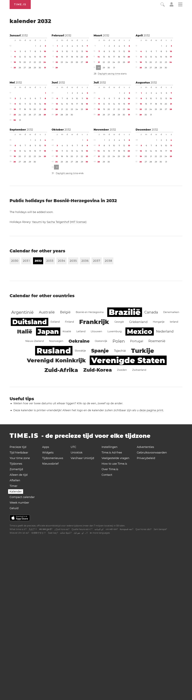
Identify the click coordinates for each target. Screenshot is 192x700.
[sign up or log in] (171, 5)
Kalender (15, 491)
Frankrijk (94, 321)
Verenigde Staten (128, 360)
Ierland (174, 321)
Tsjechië (120, 351)
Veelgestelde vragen (115, 458)
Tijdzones (16, 463)
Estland (55, 321)
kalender (30, 21)
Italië (24, 331)
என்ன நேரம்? (66, 533)
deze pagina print (151, 410)
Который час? (126, 529)
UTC (73, 447)
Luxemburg (114, 331)
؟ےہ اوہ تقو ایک (81, 533)
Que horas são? (143, 529)
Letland (81, 331)
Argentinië (22, 312)
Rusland (54, 350)
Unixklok (76, 452)
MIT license (78, 222)
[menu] (180, 5)
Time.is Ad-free (112, 452)
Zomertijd (16, 469)
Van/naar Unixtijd (82, 458)
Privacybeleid (146, 458)
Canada (151, 312)
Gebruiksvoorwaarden (152, 452)
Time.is (20, 4)
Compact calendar (22, 497)
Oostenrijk (101, 341)
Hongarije (159, 321)
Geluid (14, 508)
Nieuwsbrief (50, 463)
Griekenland (138, 322)
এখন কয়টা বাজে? (112, 529)
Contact (107, 474)
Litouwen (96, 331)
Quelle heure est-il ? (82, 529)
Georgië (119, 321)
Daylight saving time (109, 73)
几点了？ (33, 529)
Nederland (165, 331)
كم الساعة (99, 529)
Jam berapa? (160, 529)
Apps (45, 447)
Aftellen (15, 480)
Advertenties (145, 447)
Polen (118, 341)
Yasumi (37, 222)
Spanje (100, 351)
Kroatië (67, 331)
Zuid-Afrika (61, 370)
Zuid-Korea (97, 370)
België (65, 312)
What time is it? (18, 529)
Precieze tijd (18, 447)
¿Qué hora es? (61, 529)
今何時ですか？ (38, 533)
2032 (24, 35)
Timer (13, 486)
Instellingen (109, 447)
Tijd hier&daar (19, 452)
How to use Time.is (114, 463)
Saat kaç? (53, 533)
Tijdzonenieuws (52, 458)
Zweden (122, 370)
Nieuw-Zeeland (34, 341)
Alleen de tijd (18, 474)
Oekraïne (79, 341)
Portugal (136, 341)
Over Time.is (110, 469)
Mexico (139, 331)
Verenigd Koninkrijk (56, 360)
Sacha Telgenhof (58, 222)
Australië (47, 312)
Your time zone (20, 458)
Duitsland (29, 322)
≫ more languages (100, 533)
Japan (48, 331)
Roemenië (156, 341)
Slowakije (80, 350)
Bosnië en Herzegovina (90, 312)
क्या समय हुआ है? (45, 529)
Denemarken (171, 312)
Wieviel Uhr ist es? (19, 533)
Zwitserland (139, 370)
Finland (69, 321)
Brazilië (125, 312)
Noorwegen (56, 341)
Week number (19, 502)
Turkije (142, 350)
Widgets (48, 452)
